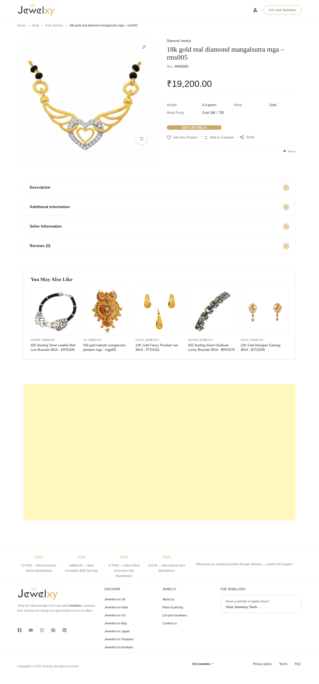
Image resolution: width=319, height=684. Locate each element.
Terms (283, 664)
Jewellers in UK (115, 599)
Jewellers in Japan (117, 631)
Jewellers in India (116, 607)
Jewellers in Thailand (118, 639)
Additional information (50, 207)
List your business (282, 10)
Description (40, 187)
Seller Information (46, 226)
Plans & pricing (172, 607)
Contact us (169, 623)
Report (291, 151)
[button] (144, 46)
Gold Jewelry (54, 25)
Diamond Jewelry (179, 41)
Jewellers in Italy (115, 623)
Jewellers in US (115, 615)
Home (21, 25)
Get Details (194, 128)
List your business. (175, 615)
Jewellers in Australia (118, 647)
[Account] (255, 9)
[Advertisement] (159, 452)
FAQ (298, 664)
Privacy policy (262, 664)
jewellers (75, 605)
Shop (35, 25)
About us (168, 599)
